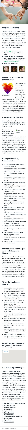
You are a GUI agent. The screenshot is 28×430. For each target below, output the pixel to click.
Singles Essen (7, 420)
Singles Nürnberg (9, 421)
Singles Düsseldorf (9, 411)
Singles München (8, 409)
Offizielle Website (15, 122)
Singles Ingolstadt (9, 414)
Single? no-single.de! (10, 3)
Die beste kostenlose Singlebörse (13, 416)
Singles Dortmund (9, 413)
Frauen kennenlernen (10, 407)
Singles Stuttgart (8, 418)
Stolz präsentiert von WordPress (9, 428)
